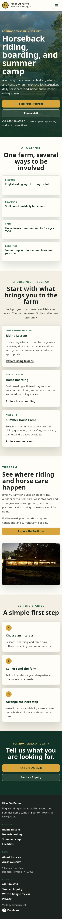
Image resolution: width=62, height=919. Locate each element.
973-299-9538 (15, 121)
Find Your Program (31, 103)
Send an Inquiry (31, 777)
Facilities (8, 844)
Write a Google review (16, 894)
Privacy (6, 899)
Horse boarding (12, 834)
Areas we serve (11, 862)
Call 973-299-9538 (31, 768)
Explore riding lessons (20, 361)
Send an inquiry (12, 889)
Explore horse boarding (20, 401)
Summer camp (11, 839)
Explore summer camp (20, 441)
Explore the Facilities (31, 531)
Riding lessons (11, 829)
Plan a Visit (31, 113)
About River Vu (11, 857)
